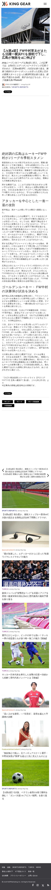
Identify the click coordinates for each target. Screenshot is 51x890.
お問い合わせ (33, 876)
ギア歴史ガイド (20, 871)
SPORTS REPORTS (20, 87)
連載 (8, 867)
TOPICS (5, 589)
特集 (3, 867)
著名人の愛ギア (7, 871)
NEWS (38, 867)
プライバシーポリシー (18, 876)
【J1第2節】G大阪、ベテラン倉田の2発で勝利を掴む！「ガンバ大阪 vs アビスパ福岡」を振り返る (25, 795)
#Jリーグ (19, 401)
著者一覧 (31, 871)
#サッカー (7, 401)
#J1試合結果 (8, 405)
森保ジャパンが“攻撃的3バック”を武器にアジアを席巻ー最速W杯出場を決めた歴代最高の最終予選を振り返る (25, 596)
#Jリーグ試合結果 (34, 401)
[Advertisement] (25, 121)
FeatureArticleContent (11, 749)
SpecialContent (8, 550)
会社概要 (5, 876)
